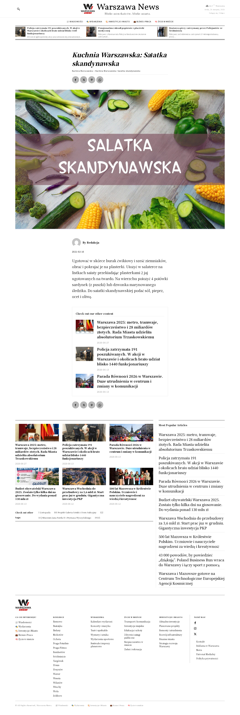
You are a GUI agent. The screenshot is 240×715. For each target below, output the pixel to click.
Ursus (56, 665)
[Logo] (120, 605)
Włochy (57, 686)
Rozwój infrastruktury (170, 634)
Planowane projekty (169, 625)
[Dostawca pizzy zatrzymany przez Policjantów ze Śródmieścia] (162, 32)
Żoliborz (57, 695)
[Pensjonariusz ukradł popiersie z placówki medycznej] (91, 32)
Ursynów (58, 669)
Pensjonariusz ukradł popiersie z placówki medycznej (121, 29)
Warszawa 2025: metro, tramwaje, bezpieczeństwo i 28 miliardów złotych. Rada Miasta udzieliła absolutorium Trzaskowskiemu (127, 329)
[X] (83, 79)
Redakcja (93, 242)
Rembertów (59, 652)
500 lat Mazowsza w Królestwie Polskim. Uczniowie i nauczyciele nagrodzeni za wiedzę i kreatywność (130, 494)
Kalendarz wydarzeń (101, 621)
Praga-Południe (61, 643)
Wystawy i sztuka (99, 634)
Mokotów (58, 634)
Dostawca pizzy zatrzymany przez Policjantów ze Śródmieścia (195, 29)
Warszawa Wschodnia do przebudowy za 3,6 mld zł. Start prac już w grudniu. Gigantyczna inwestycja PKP (83, 494)
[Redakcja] (77, 242)
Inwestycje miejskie (134, 625)
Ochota (57, 639)
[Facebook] (75, 79)
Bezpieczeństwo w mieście (133, 643)
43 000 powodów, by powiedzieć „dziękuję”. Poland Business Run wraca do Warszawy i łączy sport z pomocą (191, 559)
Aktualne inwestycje (169, 621)
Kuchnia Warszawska (82, 71)
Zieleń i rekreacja (133, 649)
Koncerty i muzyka (100, 625)
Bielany (57, 630)
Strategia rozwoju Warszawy (168, 645)
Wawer (56, 673)
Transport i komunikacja (137, 621)
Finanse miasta (166, 639)
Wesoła (56, 678)
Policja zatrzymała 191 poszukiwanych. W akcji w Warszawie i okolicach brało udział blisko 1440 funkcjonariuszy (53, 31)
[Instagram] (195, 628)
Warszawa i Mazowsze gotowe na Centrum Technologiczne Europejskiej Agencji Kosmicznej (192, 578)
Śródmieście (59, 656)
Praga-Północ (60, 647)
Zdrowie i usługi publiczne (132, 636)
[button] (18, 9)
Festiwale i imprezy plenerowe (100, 645)
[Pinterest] (91, 79)
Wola (56, 691)
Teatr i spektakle (99, 630)
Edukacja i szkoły (133, 630)
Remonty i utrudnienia (170, 630)
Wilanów (57, 682)
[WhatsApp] (99, 79)
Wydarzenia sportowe (102, 639)
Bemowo (57, 621)
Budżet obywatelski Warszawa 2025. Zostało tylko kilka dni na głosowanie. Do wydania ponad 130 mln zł (35, 494)
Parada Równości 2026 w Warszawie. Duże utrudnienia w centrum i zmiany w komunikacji (130, 381)
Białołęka (57, 625)
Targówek (58, 660)
